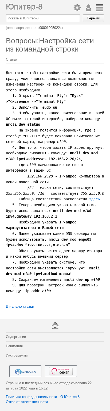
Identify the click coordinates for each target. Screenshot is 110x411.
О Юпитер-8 (70, 397)
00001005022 (49, 28)
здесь (94, 199)
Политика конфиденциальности (31, 397)
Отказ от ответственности (27, 402)
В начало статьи (20, 306)
